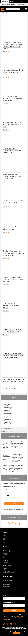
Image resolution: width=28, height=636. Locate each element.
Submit (14, 610)
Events (4, 541)
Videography (6, 420)
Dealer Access (6, 568)
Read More (5, 51)
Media (4, 538)
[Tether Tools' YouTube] (15, 624)
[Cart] (23, 9)
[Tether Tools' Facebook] (8, 624)
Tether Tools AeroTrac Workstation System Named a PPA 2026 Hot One (13, 177)
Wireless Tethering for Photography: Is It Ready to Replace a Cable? (12, 150)
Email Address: (7, 596)
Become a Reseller (7, 565)
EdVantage (5, 569)
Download (14, 504)
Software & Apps (7, 414)
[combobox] (13, 498)
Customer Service (7, 549)
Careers (4, 542)
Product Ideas (6, 560)
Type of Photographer (9, 496)
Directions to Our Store (8, 582)
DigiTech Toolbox (7, 574)
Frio (16, 1)
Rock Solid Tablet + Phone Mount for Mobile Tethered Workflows (13, 381)
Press (4, 539)
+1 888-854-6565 (6, 584)
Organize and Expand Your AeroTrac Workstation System (11, 305)
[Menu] (26, 9)
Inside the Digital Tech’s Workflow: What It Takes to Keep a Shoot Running (13, 227)
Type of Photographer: (9, 602)
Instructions (5, 553)
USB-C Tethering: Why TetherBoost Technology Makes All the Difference (13, 98)
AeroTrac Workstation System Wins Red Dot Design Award (12, 330)
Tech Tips (6, 416)
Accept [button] (16, 633)
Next (15, 388)
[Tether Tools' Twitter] (12, 624)
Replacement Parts (7, 551)
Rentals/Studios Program (8, 572)
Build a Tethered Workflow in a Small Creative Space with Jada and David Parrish (13, 279)
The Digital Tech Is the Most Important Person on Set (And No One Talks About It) (14, 253)
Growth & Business (8, 407)
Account (5, 554)
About (4, 535)
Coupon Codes (6, 559)
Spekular (11, 1)
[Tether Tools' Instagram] (4, 624)
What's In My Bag (7, 422)
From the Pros (7, 404)
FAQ (4, 557)
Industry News (7, 410)
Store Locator (6, 589)
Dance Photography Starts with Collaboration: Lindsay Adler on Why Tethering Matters (13, 355)
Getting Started (7, 405)
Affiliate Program (6, 571)
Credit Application (7, 567)
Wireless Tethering (8, 423)
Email (5, 489)
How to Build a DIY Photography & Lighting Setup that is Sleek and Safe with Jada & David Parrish (13, 45)
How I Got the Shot (8, 408)
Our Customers (6, 536)
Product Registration (7, 556)
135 (12, 388)
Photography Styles (8, 413)
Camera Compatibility (8, 402)
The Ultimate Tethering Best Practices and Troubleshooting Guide (13, 124)
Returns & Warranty (7, 550)
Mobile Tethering (7, 411)
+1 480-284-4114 (6, 586)
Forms (4, 544)
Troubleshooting (7, 419)
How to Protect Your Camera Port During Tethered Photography (13, 202)
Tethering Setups (7, 417)
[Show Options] (23, 498)
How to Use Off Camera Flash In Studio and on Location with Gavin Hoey (13, 72)
